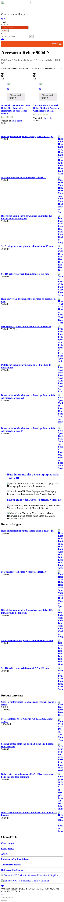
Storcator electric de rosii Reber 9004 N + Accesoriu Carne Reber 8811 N (46, 108)
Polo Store (17, 120)
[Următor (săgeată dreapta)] (5, 900)
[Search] (31, 36)
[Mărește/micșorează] (11, 897)
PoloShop (6, 60)
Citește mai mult (15, 96)
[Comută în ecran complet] (8, 897)
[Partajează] (5, 897)
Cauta (4, 31)
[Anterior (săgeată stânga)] (2, 900)
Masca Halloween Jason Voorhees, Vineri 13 (34, 499)
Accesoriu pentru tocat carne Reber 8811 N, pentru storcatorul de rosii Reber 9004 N (15, 109)
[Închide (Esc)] (2, 897)
